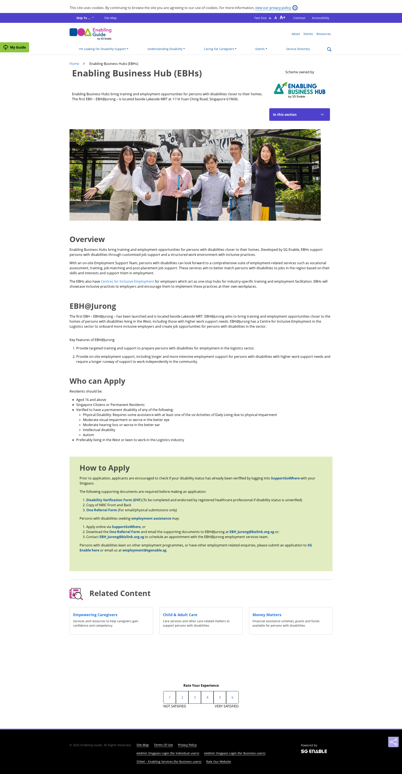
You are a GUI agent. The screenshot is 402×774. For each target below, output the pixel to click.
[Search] (329, 49)
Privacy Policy (187, 745)
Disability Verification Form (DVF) (114, 500)
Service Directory (298, 49)
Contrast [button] (299, 18)
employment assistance (151, 518)
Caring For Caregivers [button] (219, 49)
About (296, 34)
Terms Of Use (163, 745)
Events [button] (260, 49)
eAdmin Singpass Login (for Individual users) (168, 753)
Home (74, 63)
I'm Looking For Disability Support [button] (102, 49)
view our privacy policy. (273, 7)
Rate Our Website (218, 762)
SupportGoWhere (285, 478)
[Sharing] (393, 742)
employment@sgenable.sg (144, 550)
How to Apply (105, 467)
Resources (323, 34)
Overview (87, 239)
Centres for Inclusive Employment (127, 281)
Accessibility (320, 18)
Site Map (110, 18)
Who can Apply (97, 380)
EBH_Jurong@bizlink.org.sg (251, 531)
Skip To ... (83, 18)
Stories (308, 34)
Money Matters (267, 614)
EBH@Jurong (93, 305)
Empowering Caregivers (95, 614)
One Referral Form (102, 510)
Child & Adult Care (180, 614)
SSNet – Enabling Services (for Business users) (169, 762)
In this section (285, 114)
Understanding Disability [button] (164, 49)
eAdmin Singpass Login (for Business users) (234, 753)
